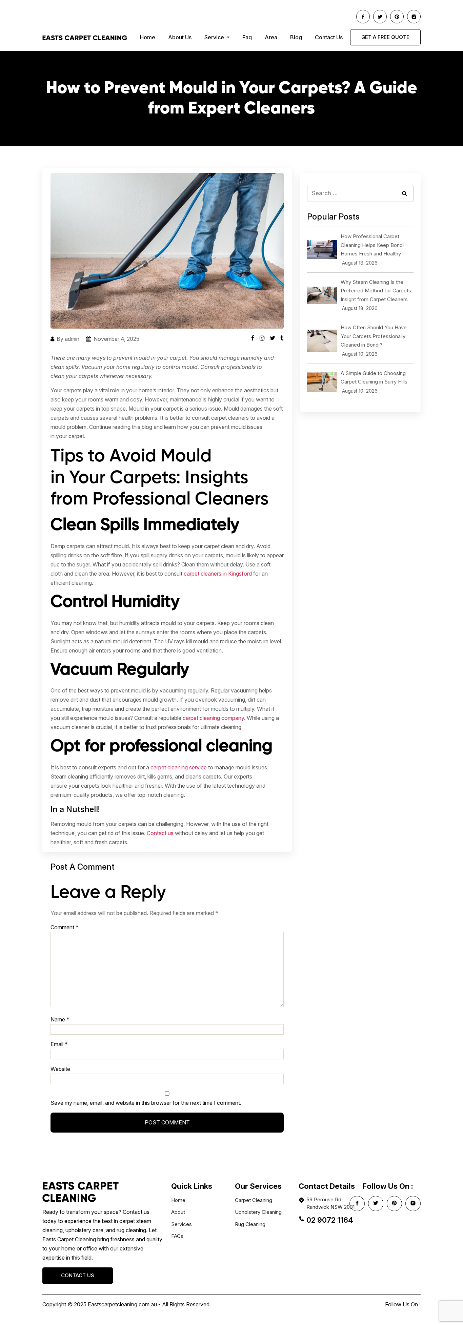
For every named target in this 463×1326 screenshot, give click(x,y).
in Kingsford (218, 573)
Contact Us (329, 37)
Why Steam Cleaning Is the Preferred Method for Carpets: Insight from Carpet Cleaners (376, 291)
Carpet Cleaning (253, 1200)
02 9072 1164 (329, 1220)
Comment (65, 927)
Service (214, 37)
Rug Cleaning (250, 1224)
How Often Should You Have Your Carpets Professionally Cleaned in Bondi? (374, 336)
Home (147, 37)
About (178, 1212)
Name (60, 1019)
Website (60, 1068)
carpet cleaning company (213, 717)
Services (181, 1224)
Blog (296, 37)
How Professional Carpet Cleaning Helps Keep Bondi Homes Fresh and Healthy (372, 245)
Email (59, 1044)
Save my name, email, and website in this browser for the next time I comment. (146, 1102)
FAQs (177, 1236)
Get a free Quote (385, 37)
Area (271, 37)
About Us (180, 37)
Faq (247, 37)
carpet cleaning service (178, 767)
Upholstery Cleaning (258, 1212)
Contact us (160, 833)
